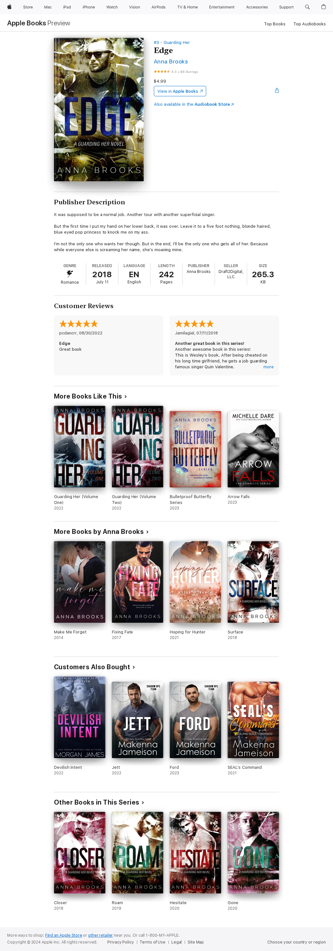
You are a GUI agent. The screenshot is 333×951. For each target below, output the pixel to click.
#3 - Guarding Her (172, 42)
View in (177, 91)
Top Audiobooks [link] (309, 23)
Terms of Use (153, 942)
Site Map (196, 942)
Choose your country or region (296, 942)
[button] (307, 7)
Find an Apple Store (63, 935)
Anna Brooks (171, 61)
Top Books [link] (275, 23)
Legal (176, 942)
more (268, 366)
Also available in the (192, 104)
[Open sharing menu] (277, 91)
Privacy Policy (120, 942)
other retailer (100, 935)
